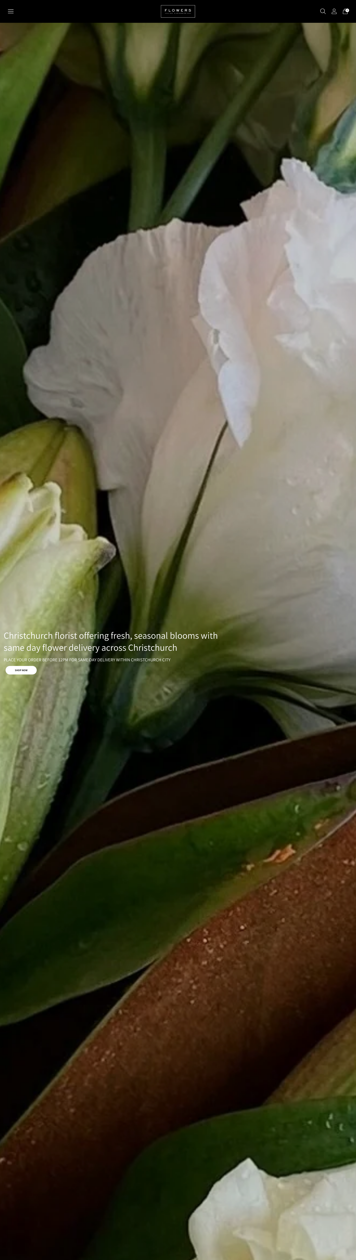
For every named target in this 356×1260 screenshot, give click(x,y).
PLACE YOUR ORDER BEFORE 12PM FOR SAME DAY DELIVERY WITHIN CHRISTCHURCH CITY (87, 660)
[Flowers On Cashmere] (178, 11)
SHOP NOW (21, 670)
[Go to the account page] (334, 11)
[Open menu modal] (11, 11)
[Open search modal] (323, 11)
